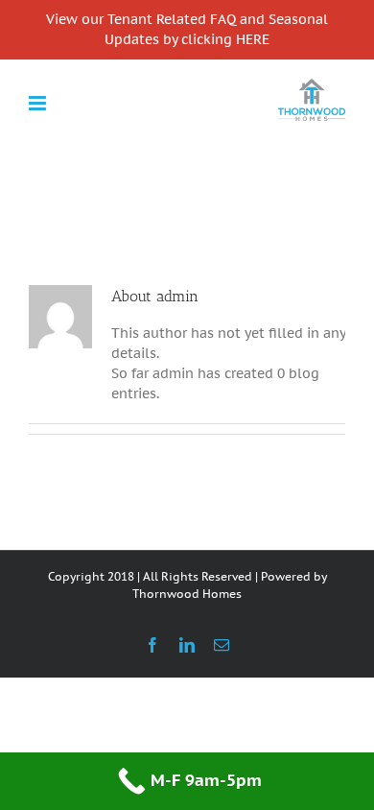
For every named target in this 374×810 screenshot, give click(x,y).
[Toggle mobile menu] (39, 103)
